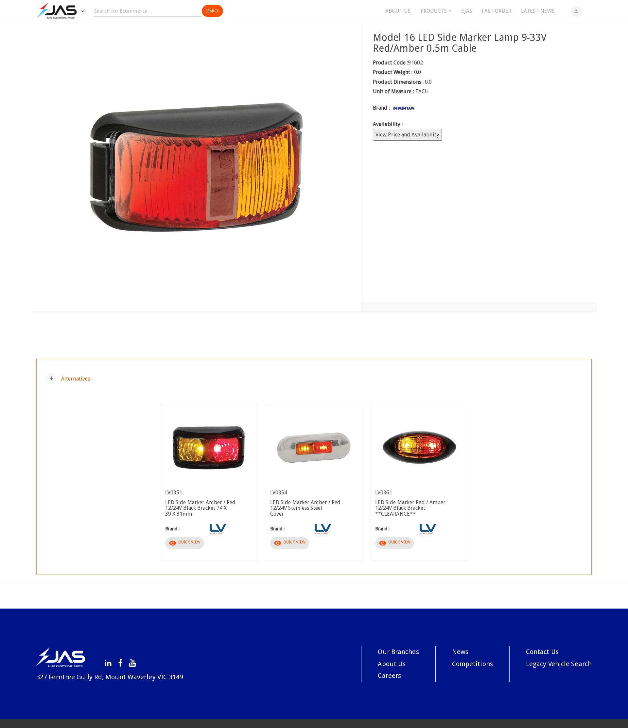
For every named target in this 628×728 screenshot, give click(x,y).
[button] (68, 378)
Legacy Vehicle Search (559, 664)
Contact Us (542, 652)
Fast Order (496, 11)
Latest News (537, 11)
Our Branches (398, 652)
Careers (389, 676)
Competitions (472, 664)
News (460, 652)
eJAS (466, 11)
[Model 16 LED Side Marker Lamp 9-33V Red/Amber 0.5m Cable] (196, 167)
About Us (398, 11)
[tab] (314, 378)
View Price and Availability (407, 135)
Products (434, 11)
